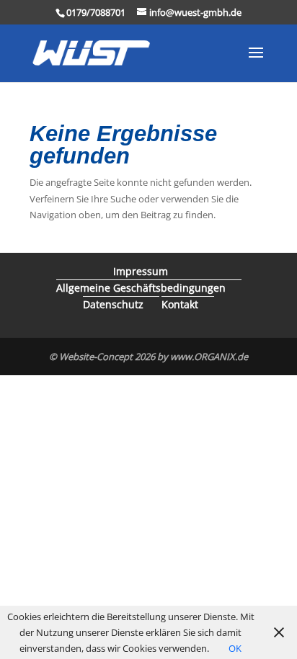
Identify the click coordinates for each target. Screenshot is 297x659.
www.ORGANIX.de (209, 356)
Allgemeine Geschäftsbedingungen (141, 288)
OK (235, 648)
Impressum (140, 271)
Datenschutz (113, 304)
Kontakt (179, 304)
